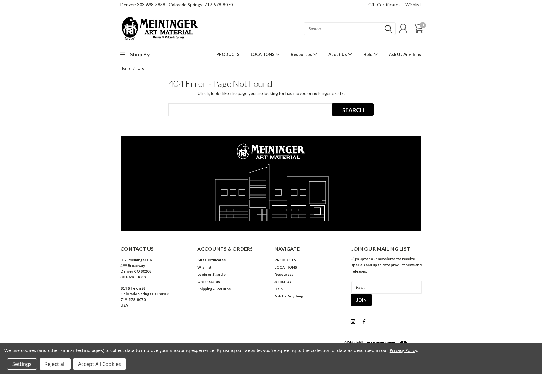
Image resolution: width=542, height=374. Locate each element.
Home (125, 69)
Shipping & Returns (214, 288)
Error (142, 69)
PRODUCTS (228, 54)
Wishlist (413, 4)
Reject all (55, 364)
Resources (302, 54)
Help (368, 54)
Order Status (208, 281)
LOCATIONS (263, 54)
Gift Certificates (384, 4)
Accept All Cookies (99, 364)
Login (202, 274)
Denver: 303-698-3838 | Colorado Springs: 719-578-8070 (176, 4)
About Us (338, 54)
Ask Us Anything (405, 54)
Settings (22, 364)
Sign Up (219, 274)
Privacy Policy (403, 350)
